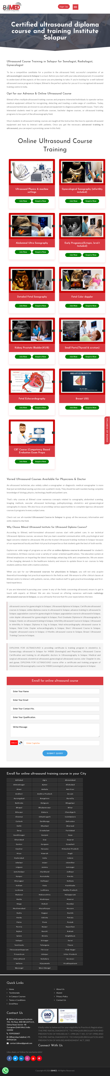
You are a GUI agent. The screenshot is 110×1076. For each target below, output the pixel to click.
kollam (19, 885)
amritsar (70, 789)
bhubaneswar (45, 808)
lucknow (19, 890)
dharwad (70, 826)
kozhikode (70, 885)
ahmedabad (70, 780)
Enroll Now (13, 1004)
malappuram (70, 895)
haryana (45, 849)
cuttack (19, 821)
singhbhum (70, 936)
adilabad (19, 780)
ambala (44, 789)
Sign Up (64, 6)
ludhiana (45, 890)
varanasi (70, 959)
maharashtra (45, 895)
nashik (70, 913)
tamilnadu (19, 945)
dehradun (70, 821)
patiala (70, 918)
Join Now (23, 201)
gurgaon (45, 844)
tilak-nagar (70, 950)
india (45, 858)
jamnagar (70, 867)
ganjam (44, 835)
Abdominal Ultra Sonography (32, 243)
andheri (19, 794)
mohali (45, 904)
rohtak (70, 931)
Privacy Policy (62, 996)
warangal (19, 968)
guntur (19, 844)
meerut (70, 899)
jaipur (45, 863)
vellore (19, 963)
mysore (70, 908)
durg (19, 830)
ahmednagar (19, 785)
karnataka (44, 876)
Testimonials (14, 993)
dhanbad (45, 826)
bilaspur (19, 812)
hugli (70, 853)
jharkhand (44, 872)
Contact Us (61, 1000)
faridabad (70, 830)
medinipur (44, 899)
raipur (45, 927)
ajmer (45, 785)
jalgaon (19, 867)
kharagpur (19, 881)
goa (45, 840)
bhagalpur (70, 803)
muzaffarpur (44, 908)
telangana (44, 945)
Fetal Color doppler (82, 297)
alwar (19, 789)
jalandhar (70, 863)
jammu (45, 867)
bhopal (19, 808)
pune (44, 922)
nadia (19, 913)
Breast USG (82, 399)
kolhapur (45, 881)
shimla (45, 936)
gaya (70, 835)
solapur (19, 940)
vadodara (45, 959)
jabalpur (19, 863)
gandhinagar (19, 835)
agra (45, 780)
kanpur (19, 876)
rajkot (19, 931)
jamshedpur (19, 872)
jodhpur (70, 872)
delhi (19, 826)
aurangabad (19, 798)
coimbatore (70, 817)
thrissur (45, 950)
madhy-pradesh (70, 890)
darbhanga (45, 821)
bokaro (44, 812)
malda (19, 899)
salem (19, 936)
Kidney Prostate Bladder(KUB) (32, 348)
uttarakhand (19, 959)
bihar (70, 808)
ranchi (45, 931)
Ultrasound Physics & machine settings (31, 190)
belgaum (45, 803)
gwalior (19, 849)
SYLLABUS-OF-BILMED (107, 430)
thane (70, 945)
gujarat (70, 840)
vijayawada (45, 963)
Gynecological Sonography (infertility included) (82, 190)
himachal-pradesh (70, 849)
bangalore (44, 798)
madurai (19, 895)
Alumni (59, 993)
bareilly (70, 798)
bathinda (19, 803)
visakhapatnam (70, 963)
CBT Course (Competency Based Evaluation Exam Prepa (32, 451)
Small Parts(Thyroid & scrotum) (82, 348)
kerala (70, 876)
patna (19, 922)
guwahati (70, 844)
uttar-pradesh (70, 954)
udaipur (44, 954)
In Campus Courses (17, 996)
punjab (70, 922)
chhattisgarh (45, 817)
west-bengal (45, 968)
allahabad (70, 785)
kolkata (70, 881)
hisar (19, 853)
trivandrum (19, 954)
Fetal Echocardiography (32, 399)
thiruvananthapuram (19, 950)
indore (70, 858)
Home (11, 989)
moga (19, 904)
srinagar (45, 940)
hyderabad (19, 858)
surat (70, 940)
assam (70, 794)
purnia (19, 927)
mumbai (70, 904)
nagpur (44, 913)
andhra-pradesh (44, 794)
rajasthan (70, 927)
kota (45, 885)
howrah (44, 853)
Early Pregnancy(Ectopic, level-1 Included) (82, 244)
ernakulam (45, 830)
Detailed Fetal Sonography (32, 297)
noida (19, 918)
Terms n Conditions (17, 1000)
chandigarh (70, 812)
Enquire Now (40, 201)
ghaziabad (19, 840)
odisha (44, 918)
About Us (60, 989)
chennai (19, 817)
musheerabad (19, 908)
